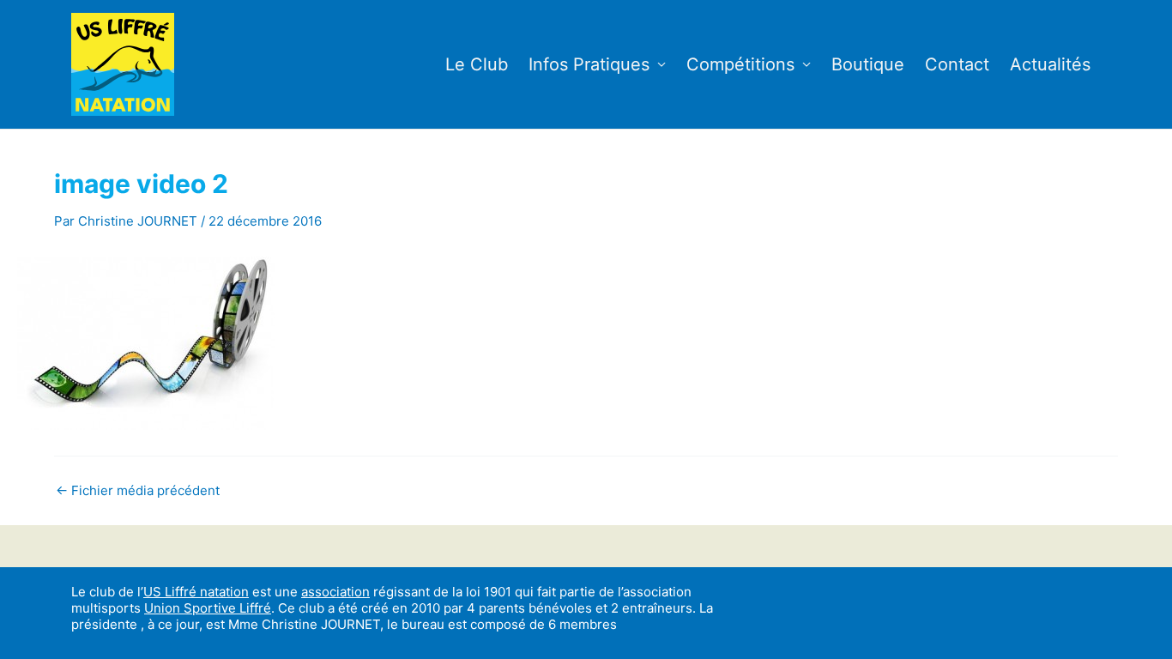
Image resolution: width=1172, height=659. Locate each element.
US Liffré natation (196, 591)
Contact (957, 64)
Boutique (867, 64)
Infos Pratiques (589, 64)
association (335, 591)
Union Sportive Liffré (207, 608)
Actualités (1050, 64)
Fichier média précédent (138, 490)
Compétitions (740, 64)
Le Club (476, 64)
